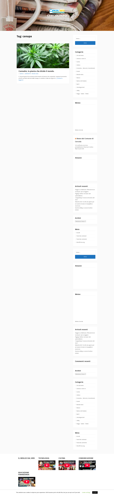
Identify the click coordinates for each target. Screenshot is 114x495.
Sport (77, 84)
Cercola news (80, 55)
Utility (78, 90)
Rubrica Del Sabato (81, 81)
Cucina (78, 61)
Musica (78, 77)
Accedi (78, 232)
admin (21, 73)
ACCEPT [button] (95, 492)
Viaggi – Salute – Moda (82, 93)
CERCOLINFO (57, 15)
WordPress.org (80, 242)
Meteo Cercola (79, 130)
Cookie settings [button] (86, 492)
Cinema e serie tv (81, 58)
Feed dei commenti (81, 239)
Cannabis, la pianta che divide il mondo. (36, 71)
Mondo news (35, 73)
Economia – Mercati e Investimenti (85, 68)
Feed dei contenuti (81, 236)
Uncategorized (80, 87)
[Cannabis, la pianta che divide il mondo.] (43, 55)
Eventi (78, 71)
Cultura (78, 65)
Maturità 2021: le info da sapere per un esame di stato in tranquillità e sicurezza (84, 204)
